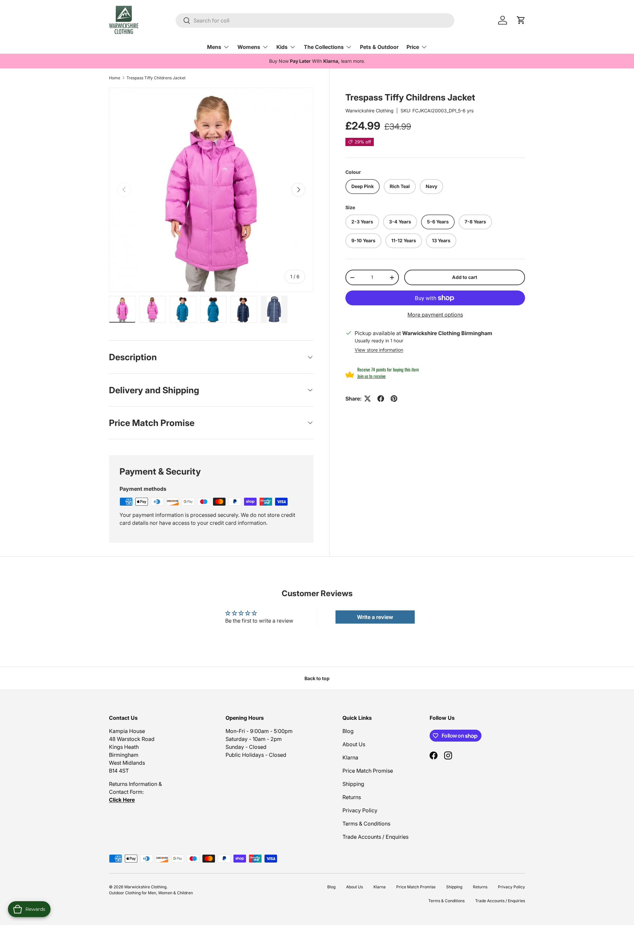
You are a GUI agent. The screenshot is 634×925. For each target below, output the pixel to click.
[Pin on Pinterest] (394, 398)
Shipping (353, 784)
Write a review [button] (375, 617)
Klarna (350, 757)
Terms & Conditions (366, 823)
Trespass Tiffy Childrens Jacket (156, 77)
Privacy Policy (359, 810)
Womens (248, 47)
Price (412, 47)
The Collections (324, 47)
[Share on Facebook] (380, 398)
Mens (214, 47)
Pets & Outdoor (379, 47)
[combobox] (315, 20)
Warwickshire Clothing (369, 110)
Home (114, 77)
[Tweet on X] (367, 398)
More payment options (435, 315)
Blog (348, 731)
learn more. (353, 61)
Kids (282, 47)
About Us (353, 744)
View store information (379, 350)
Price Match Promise (367, 770)
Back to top (317, 678)
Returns (351, 797)
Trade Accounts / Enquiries (375, 836)
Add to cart (464, 277)
